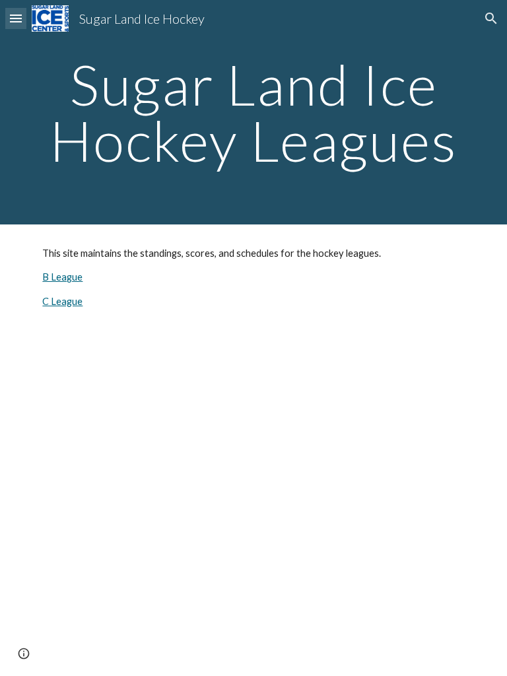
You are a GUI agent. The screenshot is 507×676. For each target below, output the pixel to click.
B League (62, 277)
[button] (16, 18)
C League (62, 301)
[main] (253, 112)
